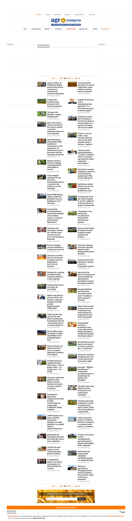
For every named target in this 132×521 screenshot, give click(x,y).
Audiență (67, 14)
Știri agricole (43, 45)
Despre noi (11, 511)
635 (76, 78)
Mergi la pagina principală (66, 508)
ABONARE (39, 14)
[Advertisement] (66, 6)
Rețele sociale (79, 14)
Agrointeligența (13, 516)
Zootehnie (58, 29)
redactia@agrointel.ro (116, 516)
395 (69, 78)
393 (61, 78)
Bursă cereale (71, 29)
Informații (92, 14)
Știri (25, 29)
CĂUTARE (104, 29)
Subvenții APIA (36, 29)
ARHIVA (95, 29)
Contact (47, 14)
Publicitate (57, 14)
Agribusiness (83, 29)
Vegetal (46, 29)
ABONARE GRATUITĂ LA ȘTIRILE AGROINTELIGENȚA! (66, 494)
